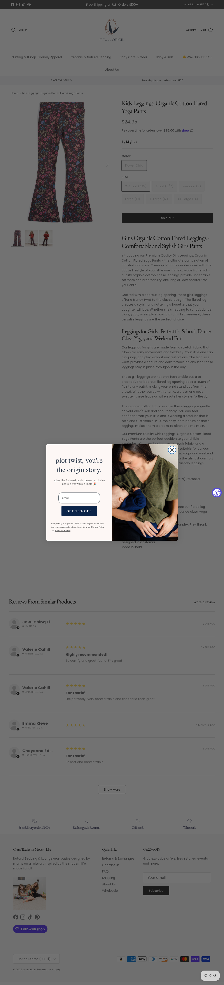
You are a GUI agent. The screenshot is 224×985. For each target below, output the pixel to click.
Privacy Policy (97, 527)
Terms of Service (62, 530)
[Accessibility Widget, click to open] (217, 493)
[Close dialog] (172, 450)
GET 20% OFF (79, 511)
